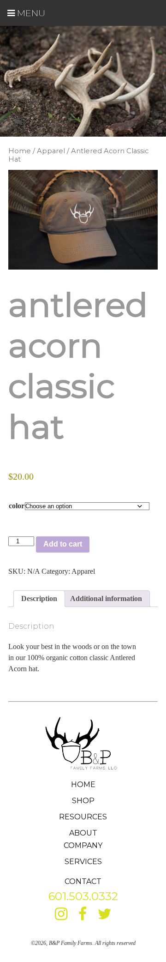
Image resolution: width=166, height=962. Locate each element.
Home (19, 151)
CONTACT (83, 881)
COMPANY (83, 845)
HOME (83, 784)
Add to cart (62, 544)
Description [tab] (39, 598)
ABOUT (83, 833)
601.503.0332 (83, 896)
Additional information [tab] (106, 598)
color (16, 506)
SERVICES (83, 861)
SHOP (83, 800)
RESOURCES (83, 816)
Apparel (51, 151)
